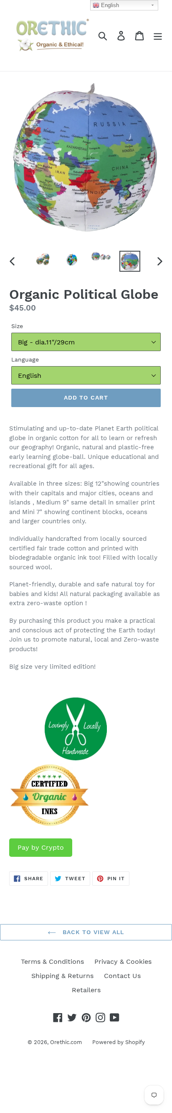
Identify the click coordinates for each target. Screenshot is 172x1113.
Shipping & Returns (62, 976)
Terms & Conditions (52, 961)
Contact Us (122, 976)
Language (25, 359)
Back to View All (92, 932)
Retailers (86, 990)
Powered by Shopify (118, 1042)
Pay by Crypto (41, 847)
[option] (43, 260)
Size (17, 326)
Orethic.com (66, 1042)
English (109, 5)
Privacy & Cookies (123, 961)
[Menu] (158, 35)
